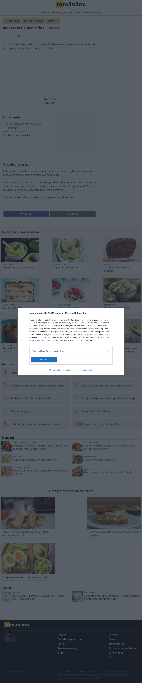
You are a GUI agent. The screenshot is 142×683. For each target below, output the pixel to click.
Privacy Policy (87, 370)
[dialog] (71, 341)
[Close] (119, 313)
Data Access (71, 370)
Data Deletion (55, 370)
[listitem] (71, 351)
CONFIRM (44, 359)
